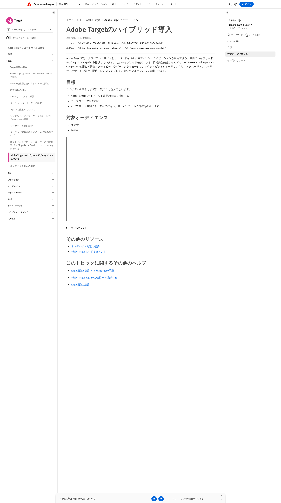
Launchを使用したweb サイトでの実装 (29, 83)
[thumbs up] (154, 498)
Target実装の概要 (18, 67)
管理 (10, 54)
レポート (11, 199)
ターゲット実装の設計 (21, 125)
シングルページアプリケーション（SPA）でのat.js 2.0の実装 (31, 117)
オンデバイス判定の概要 (85, 246)
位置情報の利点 (18, 90)
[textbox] (29, 29)
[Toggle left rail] (53, 13)
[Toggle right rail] (227, 13)
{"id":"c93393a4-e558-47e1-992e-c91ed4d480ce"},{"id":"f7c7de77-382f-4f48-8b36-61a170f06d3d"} (120, 43)
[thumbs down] (161, 498)
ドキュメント (74, 19)
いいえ (245, 28)
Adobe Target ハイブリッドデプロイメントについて (31, 157)
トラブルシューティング (18, 212)
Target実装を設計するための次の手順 (92, 270)
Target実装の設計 (81, 284)
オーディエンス (14, 186)
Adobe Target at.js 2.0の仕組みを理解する (94, 277)
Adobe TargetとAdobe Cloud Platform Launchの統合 (31, 75)
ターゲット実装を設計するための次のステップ (31, 134)
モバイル (11, 219)
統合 (10, 173)
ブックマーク (237, 35)
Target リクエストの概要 (22, 96)
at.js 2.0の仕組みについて (22, 109)
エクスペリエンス (15, 193)
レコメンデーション (16, 206)
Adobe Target (93, 19)
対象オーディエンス (237, 53)
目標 (229, 47)
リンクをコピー (255, 35)
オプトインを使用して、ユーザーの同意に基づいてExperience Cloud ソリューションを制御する (32, 145)
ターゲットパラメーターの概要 (26, 103)
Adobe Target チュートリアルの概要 (26, 47)
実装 (10, 61)
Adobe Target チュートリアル (121, 19)
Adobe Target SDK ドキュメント (88, 251)
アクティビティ (14, 180)
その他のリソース (236, 60)
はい (234, 28)
